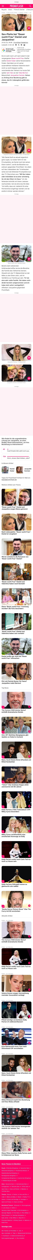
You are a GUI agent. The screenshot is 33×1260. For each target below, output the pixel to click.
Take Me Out (23, 73)
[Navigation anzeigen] (2, 6)
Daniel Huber (11, 61)
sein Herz (10, 73)
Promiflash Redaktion (21, 42)
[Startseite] (16, 6)
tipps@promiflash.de (9, 480)
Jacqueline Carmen (18, 75)
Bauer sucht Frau (18, 58)
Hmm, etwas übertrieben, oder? (18, 458)
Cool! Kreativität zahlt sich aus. (18, 451)
